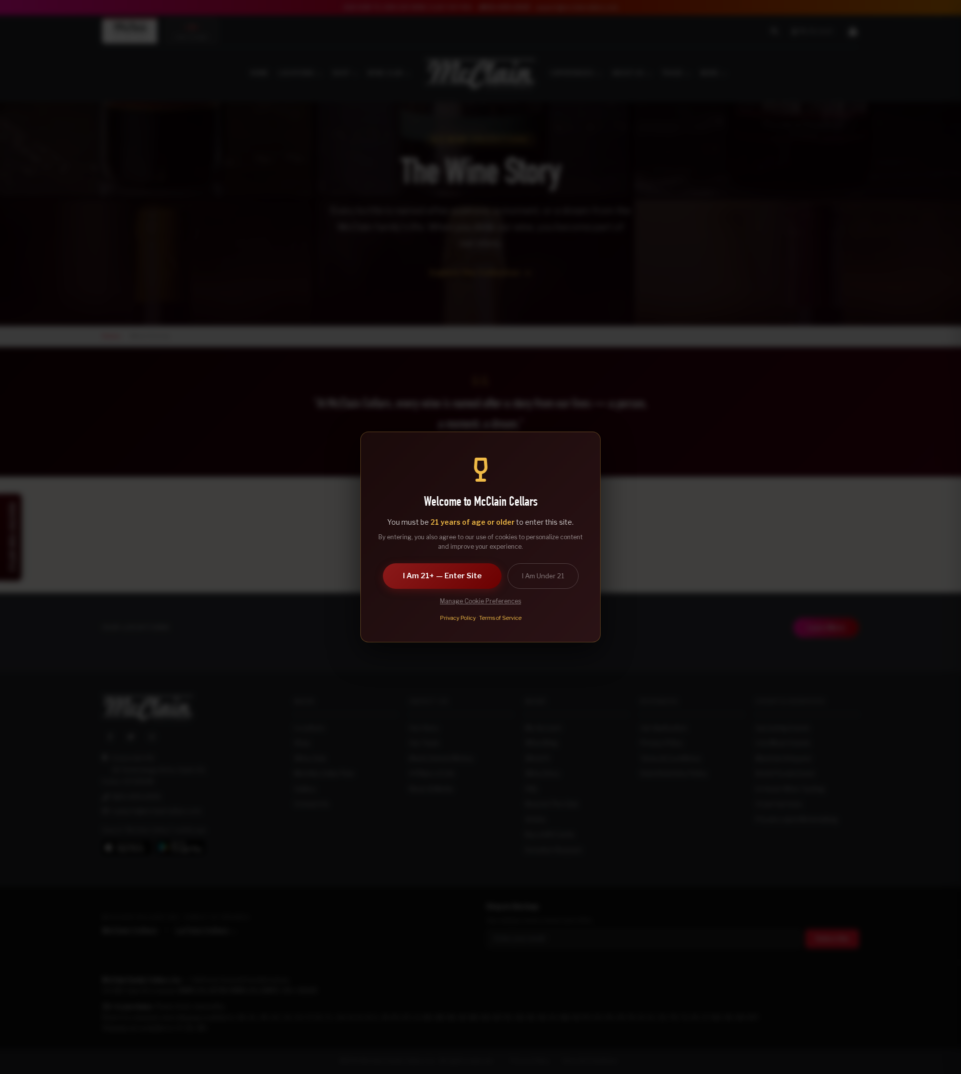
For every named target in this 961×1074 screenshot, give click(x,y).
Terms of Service (500, 617)
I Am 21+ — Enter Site (442, 575)
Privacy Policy (458, 617)
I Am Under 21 (543, 576)
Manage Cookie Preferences (480, 601)
